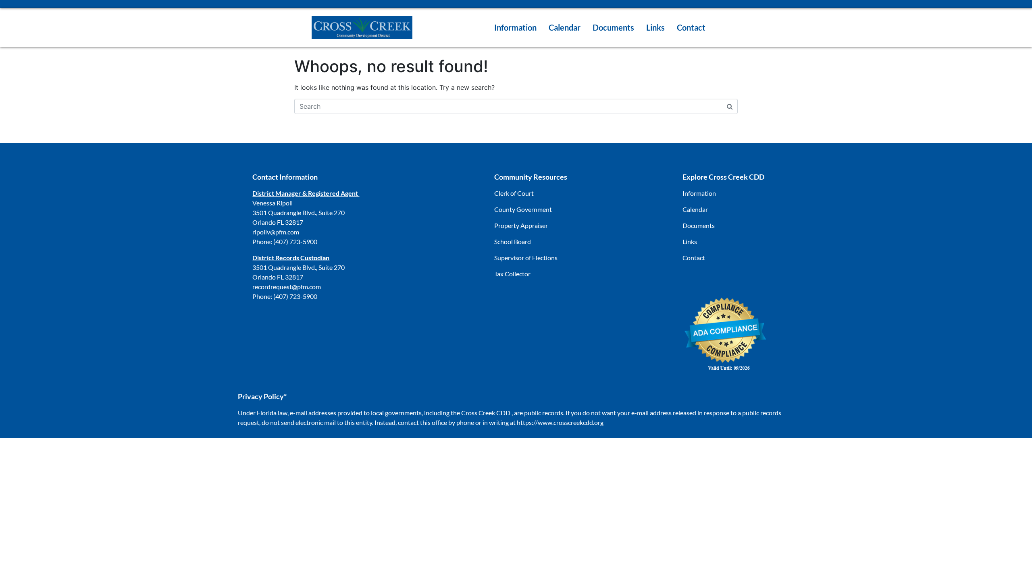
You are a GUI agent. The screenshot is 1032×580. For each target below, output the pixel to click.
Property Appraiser (521, 225)
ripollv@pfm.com (275, 232)
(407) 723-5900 (295, 241)
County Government (523, 209)
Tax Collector (512, 274)
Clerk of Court (514, 193)
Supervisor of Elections (526, 257)
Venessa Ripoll (272, 203)
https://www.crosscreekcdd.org (560, 422)
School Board (512, 241)
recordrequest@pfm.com (286, 286)
